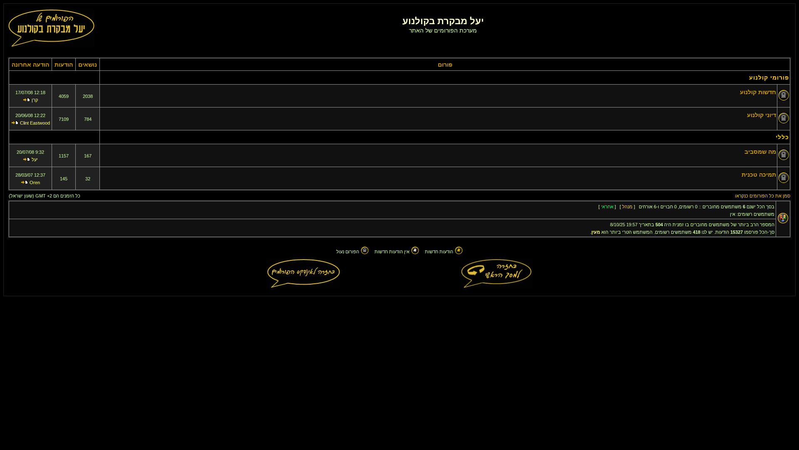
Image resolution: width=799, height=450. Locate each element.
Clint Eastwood (35, 122)
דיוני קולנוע (761, 115)
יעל (35, 159)
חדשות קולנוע (758, 92)
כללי (782, 137)
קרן (35, 100)
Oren (35, 182)
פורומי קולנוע (769, 77)
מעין (595, 232)
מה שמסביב (760, 151)
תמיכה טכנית (759, 174)
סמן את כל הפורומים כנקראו (762, 195)
